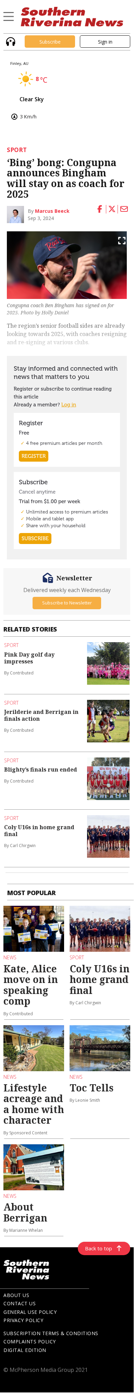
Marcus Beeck (52, 211)
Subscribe (50, 41)
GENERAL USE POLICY (30, 1312)
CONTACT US (19, 1303)
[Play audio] (9, 41)
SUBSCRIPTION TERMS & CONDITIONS (50, 1333)
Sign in (105, 41)
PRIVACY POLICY (23, 1320)
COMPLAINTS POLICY (29, 1341)
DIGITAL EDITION (24, 1350)
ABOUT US (16, 1295)
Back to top (98, 1248)
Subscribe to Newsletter (67, 603)
